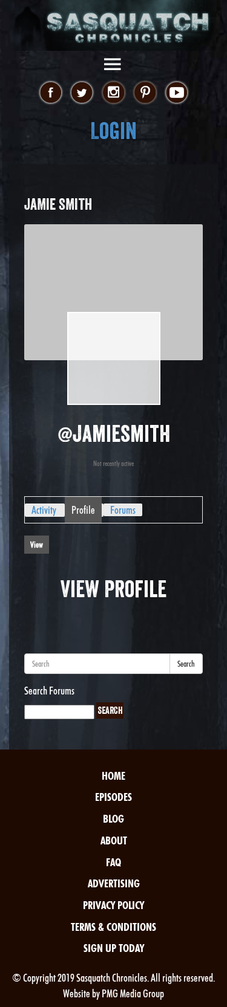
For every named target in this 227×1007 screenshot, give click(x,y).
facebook (51, 93)
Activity (43, 509)
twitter (82, 93)
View (36, 544)
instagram (113, 93)
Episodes (113, 797)
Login (113, 131)
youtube (176, 93)
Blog (113, 818)
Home (113, 775)
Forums (123, 509)
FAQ (113, 862)
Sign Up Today (114, 948)
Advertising (114, 883)
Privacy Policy (113, 905)
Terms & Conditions (113, 927)
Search (186, 664)
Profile (83, 509)
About (113, 840)
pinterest (145, 93)
